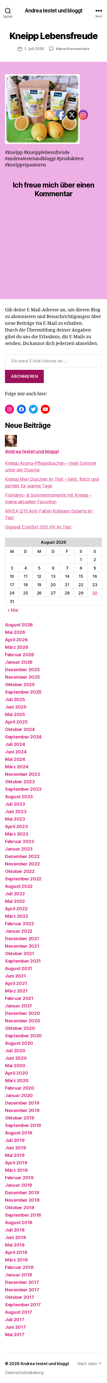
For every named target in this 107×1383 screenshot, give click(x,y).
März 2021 (16, 990)
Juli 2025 (15, 699)
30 (94, 593)
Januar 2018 (18, 1274)
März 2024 (16, 766)
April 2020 (16, 1073)
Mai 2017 (14, 1334)
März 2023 (16, 834)
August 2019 (18, 1132)
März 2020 (17, 1080)
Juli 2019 (15, 1140)
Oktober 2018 (19, 1207)
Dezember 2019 (22, 1103)
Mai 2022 (15, 901)
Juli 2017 (14, 1319)
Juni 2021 (15, 976)
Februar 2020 (19, 1088)
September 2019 (23, 1125)
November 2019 (22, 1110)
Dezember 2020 (22, 1013)
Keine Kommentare (72, 48)
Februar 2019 (19, 1177)
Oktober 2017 (19, 1297)
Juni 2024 (16, 751)
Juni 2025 (16, 707)
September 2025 (23, 692)
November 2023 (22, 774)
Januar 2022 (18, 931)
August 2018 (18, 1222)
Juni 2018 (15, 1237)
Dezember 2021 (22, 938)
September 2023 (23, 789)
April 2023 (16, 826)
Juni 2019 (15, 1147)
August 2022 (19, 886)
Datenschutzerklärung (24, 1372)
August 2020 (19, 1043)
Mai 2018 (15, 1245)
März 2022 (16, 916)
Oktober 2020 (20, 1028)
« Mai (12, 610)
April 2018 (16, 1252)
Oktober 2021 (19, 953)
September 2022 (23, 878)
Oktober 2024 (20, 729)
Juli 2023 (15, 804)
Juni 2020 (16, 1058)
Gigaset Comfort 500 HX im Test (38, 526)
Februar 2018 (19, 1267)
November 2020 (22, 1020)
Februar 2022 (19, 923)
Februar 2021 (19, 998)
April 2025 (16, 721)
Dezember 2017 (22, 1282)
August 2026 (19, 624)
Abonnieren (24, 376)
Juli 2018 (15, 1230)
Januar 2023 (19, 849)
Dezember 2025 (22, 669)
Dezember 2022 (22, 856)
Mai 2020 (15, 1065)
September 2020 (23, 1035)
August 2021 (18, 968)
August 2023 (19, 796)
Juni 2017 (15, 1327)
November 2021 (22, 946)
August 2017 (18, 1312)
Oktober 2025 (20, 684)
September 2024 (23, 736)
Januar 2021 (18, 1005)
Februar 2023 (19, 841)
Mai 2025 (15, 714)
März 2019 (16, 1170)
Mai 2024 (15, 759)
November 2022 (22, 863)
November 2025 (22, 677)
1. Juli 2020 (34, 48)
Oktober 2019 (19, 1117)
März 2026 (16, 647)
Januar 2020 (19, 1095)
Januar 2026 (19, 662)
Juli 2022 (15, 893)
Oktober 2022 (20, 871)
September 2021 (23, 961)
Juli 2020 (15, 1050)
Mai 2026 (15, 632)
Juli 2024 (15, 744)
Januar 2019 (18, 1185)
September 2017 (23, 1304)
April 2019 (16, 1162)
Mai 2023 (15, 819)
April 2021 (16, 983)
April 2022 (16, 908)
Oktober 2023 (20, 781)
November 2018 (22, 1200)
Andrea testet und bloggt (53, 10)
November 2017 (22, 1289)
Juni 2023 (16, 811)
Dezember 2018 (22, 1192)
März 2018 (16, 1259)
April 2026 (16, 639)
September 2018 (23, 1215)
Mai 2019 (15, 1155)
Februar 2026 (19, 654)
